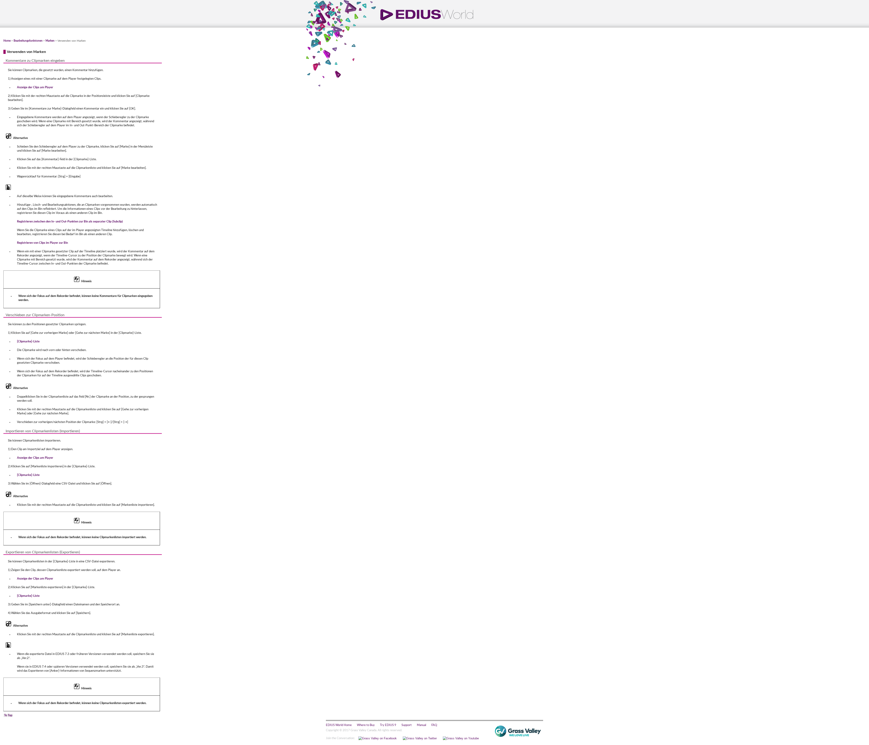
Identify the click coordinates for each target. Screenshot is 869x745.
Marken (50, 41)
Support (406, 725)
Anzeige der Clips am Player (35, 87)
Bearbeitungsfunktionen (28, 41)
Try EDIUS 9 (388, 725)
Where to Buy (366, 725)
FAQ (434, 725)
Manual (421, 725)
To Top (8, 715)
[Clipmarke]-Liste (28, 341)
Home (7, 41)
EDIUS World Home (339, 725)
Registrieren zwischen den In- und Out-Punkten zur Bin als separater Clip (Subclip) (70, 221)
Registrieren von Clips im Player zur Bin (42, 242)
